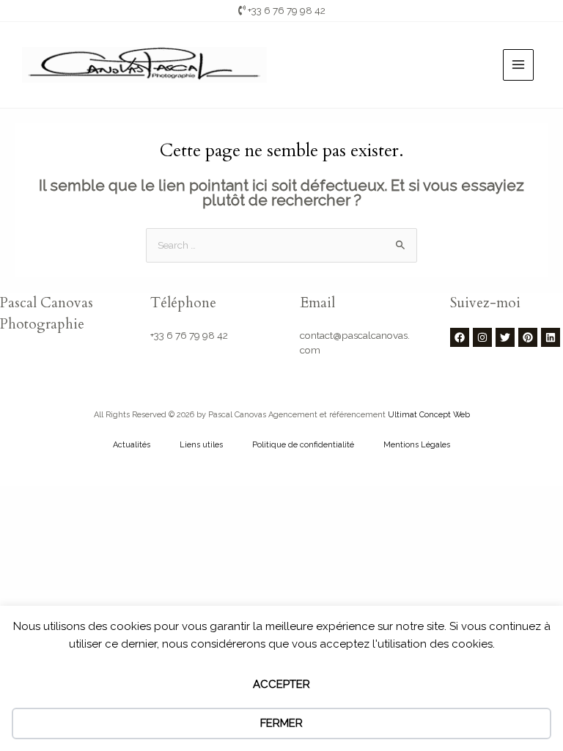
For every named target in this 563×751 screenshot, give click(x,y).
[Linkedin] (550, 337)
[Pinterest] (527, 337)
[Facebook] (459, 337)
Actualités (131, 445)
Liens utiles (201, 445)
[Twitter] (505, 337)
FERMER (281, 723)
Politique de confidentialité (303, 445)
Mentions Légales (416, 445)
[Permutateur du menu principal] (518, 65)
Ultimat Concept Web (429, 415)
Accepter (281, 684)
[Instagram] (482, 337)
